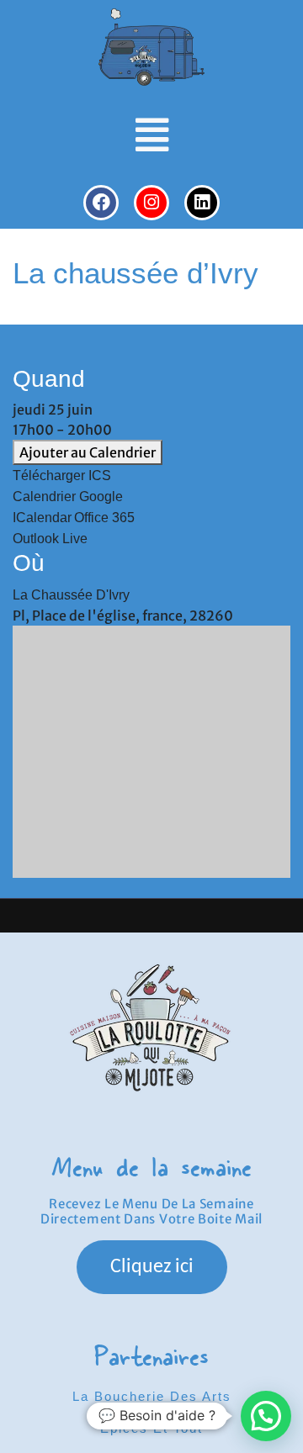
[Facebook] (101, 202)
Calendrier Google (68, 496)
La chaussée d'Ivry (71, 595)
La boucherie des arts (151, 1396)
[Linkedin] (202, 202)
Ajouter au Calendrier (87, 452)
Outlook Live (50, 538)
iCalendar (42, 517)
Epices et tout (151, 1428)
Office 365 (104, 517)
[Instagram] (151, 202)
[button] (152, 135)
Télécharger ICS (62, 475)
